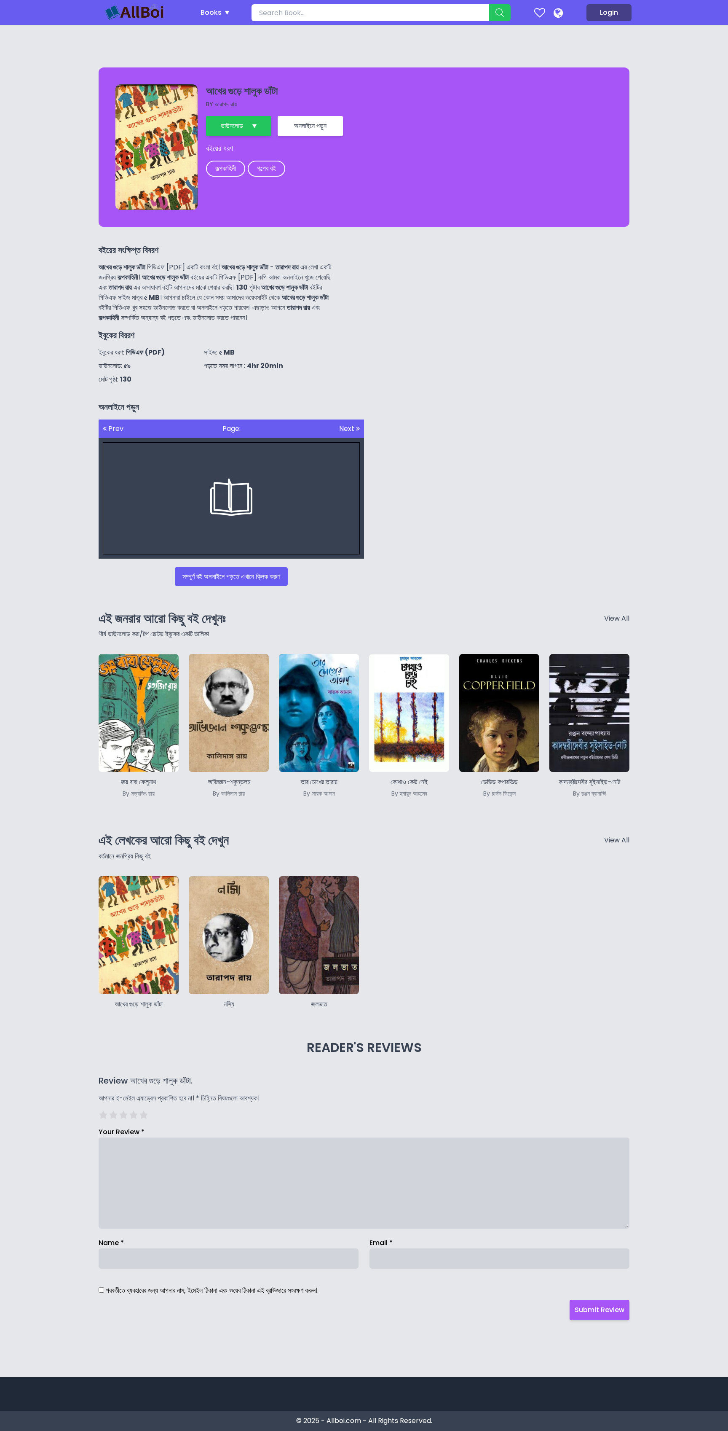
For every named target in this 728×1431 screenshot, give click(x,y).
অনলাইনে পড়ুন (310, 126)
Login (609, 12)
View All (616, 618)
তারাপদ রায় (226, 104)
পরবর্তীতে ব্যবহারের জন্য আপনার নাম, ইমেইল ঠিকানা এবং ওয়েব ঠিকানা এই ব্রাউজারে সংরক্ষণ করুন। (212, 1290)
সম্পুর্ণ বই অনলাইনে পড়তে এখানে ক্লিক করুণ (231, 576)
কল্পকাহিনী (225, 168)
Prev (115, 428)
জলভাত (319, 1004)
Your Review (122, 1132)
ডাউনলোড (232, 126)
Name (111, 1243)
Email (381, 1243)
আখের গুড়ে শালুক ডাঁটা (139, 1004)
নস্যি (229, 1004)
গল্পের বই (266, 168)
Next (347, 428)
